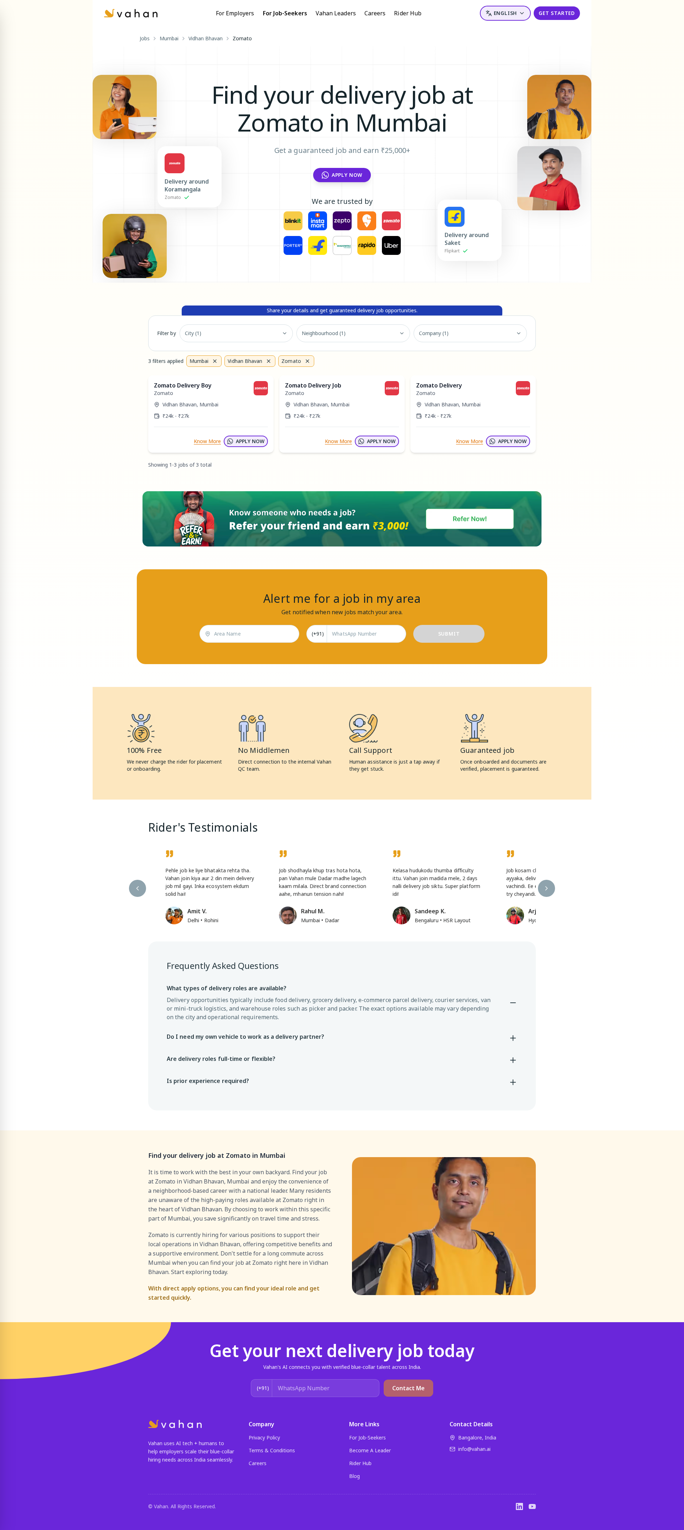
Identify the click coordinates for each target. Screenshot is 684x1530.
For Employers (235, 13)
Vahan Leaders (336, 13)
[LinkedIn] (519, 1506)
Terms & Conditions (272, 1450)
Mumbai (169, 38)
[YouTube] (532, 1506)
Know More (207, 441)
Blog (354, 1476)
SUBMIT (449, 633)
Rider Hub (407, 13)
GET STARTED (557, 13)
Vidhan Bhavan (205, 38)
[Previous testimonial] (137, 888)
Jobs (145, 38)
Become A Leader (370, 1450)
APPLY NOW (250, 441)
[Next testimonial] (546, 888)
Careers (375, 13)
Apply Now (347, 174)
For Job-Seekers (285, 13)
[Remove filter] (214, 361)
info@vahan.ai (474, 1449)
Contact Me (408, 1388)
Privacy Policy (264, 1437)
